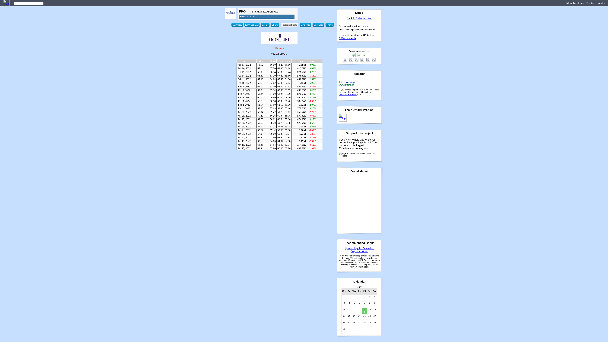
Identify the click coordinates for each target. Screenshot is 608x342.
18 (349, 316)
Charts (275, 25)
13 (359, 309)
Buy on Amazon (359, 251)
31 (344, 329)
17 (344, 316)
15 (369, 309)
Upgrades (318, 25)
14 (364, 309)
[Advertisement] (279, 176)
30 (375, 322)
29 (369, 322)
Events (265, 25)
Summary (237, 25)
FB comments (348, 38)
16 (375, 309)
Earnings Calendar (595, 3)
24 (344, 322)
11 (349, 309)
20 (359, 316)
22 (369, 316)
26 (354, 322)
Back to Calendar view (359, 18)
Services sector (247, 16)
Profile (329, 25)
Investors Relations (348, 94)
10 (344, 309)
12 (354, 309)
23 (375, 316)
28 (364, 322)
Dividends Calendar (574, 3)
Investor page (347, 82)
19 (354, 316)
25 (349, 322)
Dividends (305, 25)
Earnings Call (252, 25)
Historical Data (289, 25)
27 (359, 322)
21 (364, 316)
